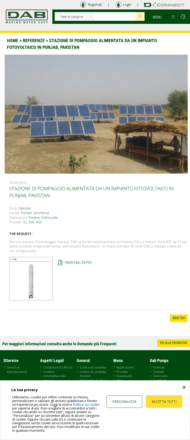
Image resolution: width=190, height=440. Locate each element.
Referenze (34, 40)
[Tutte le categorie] (72, 17)
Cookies (48, 372)
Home (12, 40)
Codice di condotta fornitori (93, 374)
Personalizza (124, 401)
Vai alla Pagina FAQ (173, 343)
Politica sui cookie (86, 404)
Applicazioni (125, 367)
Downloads (124, 376)
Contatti (158, 372)
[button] (164, 16)
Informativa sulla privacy (54, 378)
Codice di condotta (93, 367)
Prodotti (122, 372)
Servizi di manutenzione (17, 369)
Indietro (179, 318)
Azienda (159, 367)
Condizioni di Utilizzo (57, 367)
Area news (160, 376)
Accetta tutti (164, 401)
